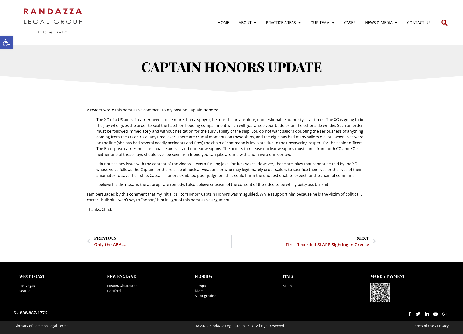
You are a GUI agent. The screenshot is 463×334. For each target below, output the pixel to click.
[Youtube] (435, 314)
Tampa (200, 285)
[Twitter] (418, 314)
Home (223, 22)
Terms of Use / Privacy (431, 325)
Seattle (24, 290)
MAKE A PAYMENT (387, 276)
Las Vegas (27, 285)
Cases (349, 22)
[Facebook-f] (409, 314)
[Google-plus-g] (444, 314)
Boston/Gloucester (122, 285)
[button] (6, 42)
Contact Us (418, 22)
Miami (199, 291)
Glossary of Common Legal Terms (41, 325)
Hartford (114, 290)
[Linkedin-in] (426, 314)
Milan (287, 285)
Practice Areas (281, 22)
